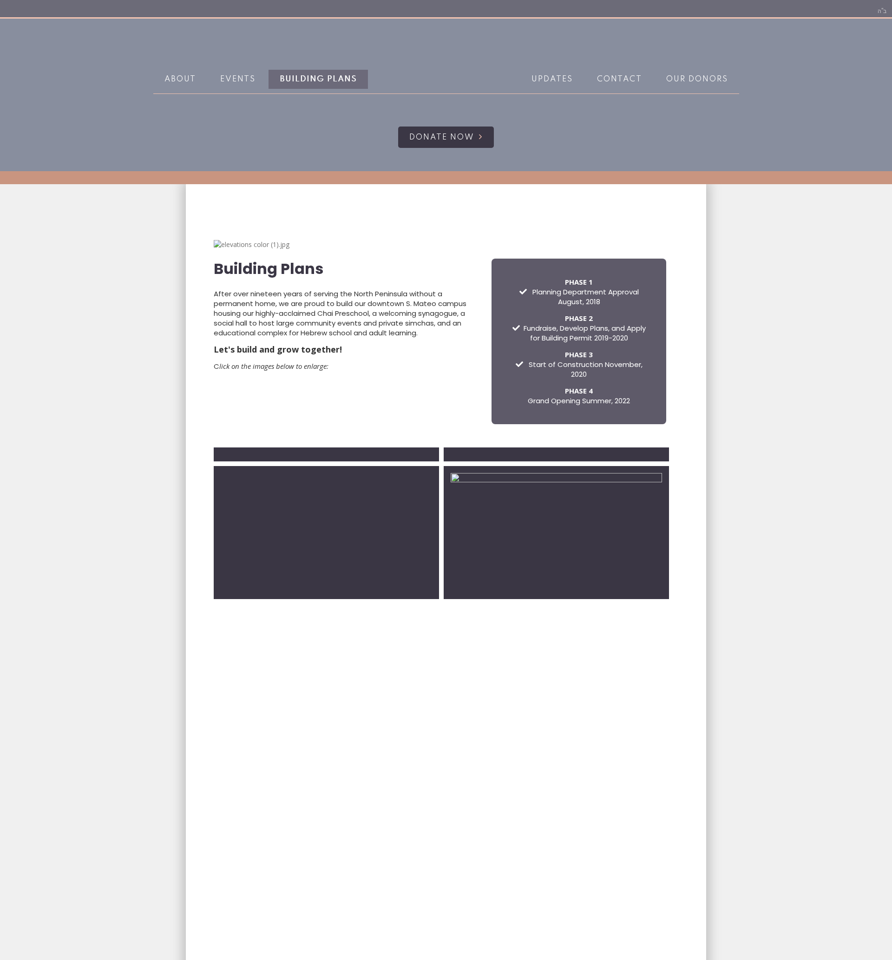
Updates (552, 79)
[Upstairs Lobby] (326, 454)
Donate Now (441, 137)
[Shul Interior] (326, 532)
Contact (619, 79)
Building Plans (318, 79)
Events (238, 79)
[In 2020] (556, 454)
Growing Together (444, 79)
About (180, 79)
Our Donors (697, 79)
